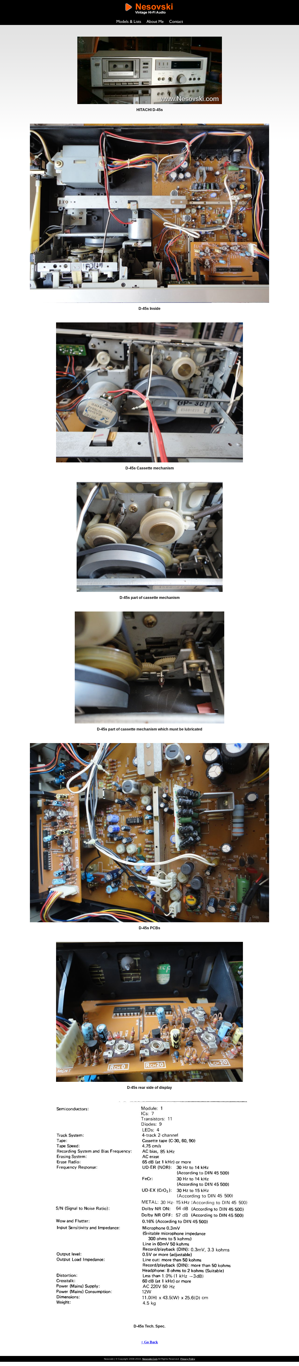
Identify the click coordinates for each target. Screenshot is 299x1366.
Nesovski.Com (149, 1359)
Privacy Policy (187, 1359)
